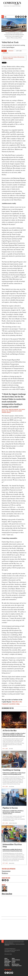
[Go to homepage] (12, 4)
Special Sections (15, 964)
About (5, 958)
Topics (13, 958)
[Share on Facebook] (3, 880)
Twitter (16, 16)
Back (4, 50)
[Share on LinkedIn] (8, 880)
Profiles (13, 961)
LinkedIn (23, 16)
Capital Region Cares (16, 965)
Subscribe (6, 959)
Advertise (6, 964)
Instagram (21, 16)
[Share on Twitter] (5, 880)
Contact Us (6, 965)
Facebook (18, 16)
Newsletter (7, 962)
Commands (1, 975)
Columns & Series (16, 959)
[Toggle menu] (5, 16)
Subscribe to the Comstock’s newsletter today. (12, 703)
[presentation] (2, 16)
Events (13, 962)
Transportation (6, 871)
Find (26, 16)
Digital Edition (7, 961)
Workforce (5, 873)
